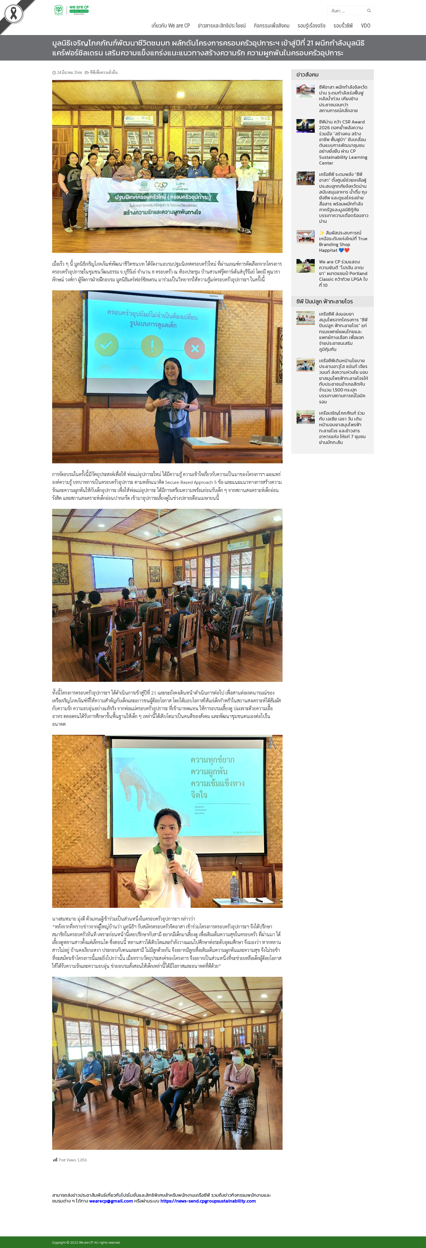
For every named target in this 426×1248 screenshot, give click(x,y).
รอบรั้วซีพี (343, 25)
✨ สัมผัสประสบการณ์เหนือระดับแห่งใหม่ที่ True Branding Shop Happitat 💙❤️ (343, 241)
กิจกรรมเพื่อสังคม (272, 25)
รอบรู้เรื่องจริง (311, 25)
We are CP (86, 1242)
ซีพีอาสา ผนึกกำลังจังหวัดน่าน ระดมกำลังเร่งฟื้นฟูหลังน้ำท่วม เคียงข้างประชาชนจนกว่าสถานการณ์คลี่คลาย (343, 99)
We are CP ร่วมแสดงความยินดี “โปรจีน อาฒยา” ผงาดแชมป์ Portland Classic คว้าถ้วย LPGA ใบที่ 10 (343, 273)
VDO (365, 25)
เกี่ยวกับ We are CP (171, 25)
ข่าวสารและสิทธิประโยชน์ (222, 25)
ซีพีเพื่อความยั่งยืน (104, 72)
